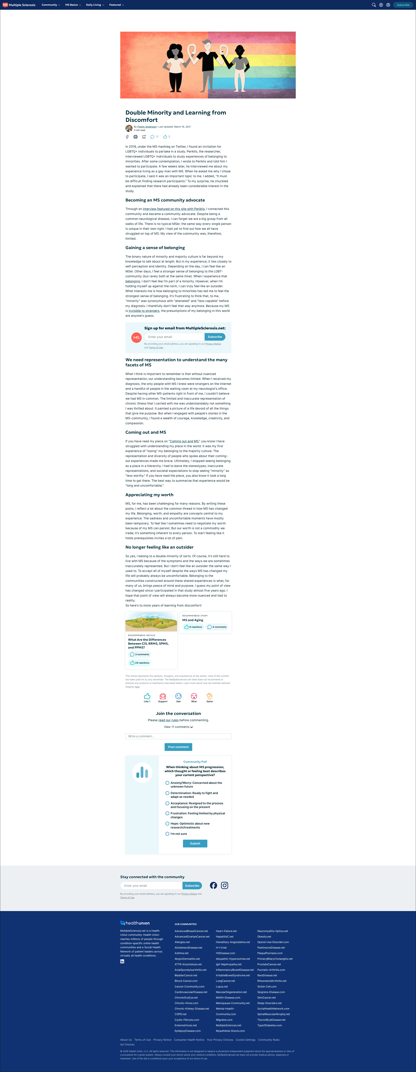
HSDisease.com (225, 953)
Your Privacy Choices (220, 1039)
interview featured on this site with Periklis (174, 209)
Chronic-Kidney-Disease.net (192, 1008)
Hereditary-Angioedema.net (233, 942)
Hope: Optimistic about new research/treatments (190, 825)
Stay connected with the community (152, 877)
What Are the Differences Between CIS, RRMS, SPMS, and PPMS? (148, 643)
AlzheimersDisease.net (188, 947)
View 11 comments (177, 727)
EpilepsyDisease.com (188, 1030)
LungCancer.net (225, 980)
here (137, 686)
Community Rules (269, 1039)
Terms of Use (156, 347)
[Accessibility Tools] (381, 4)
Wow (192, 698)
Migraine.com (224, 1019)
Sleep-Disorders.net (269, 1003)
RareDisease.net (267, 975)
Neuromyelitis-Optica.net (272, 931)
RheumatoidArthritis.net (271, 980)
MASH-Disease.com (228, 997)
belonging (132, 281)
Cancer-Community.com (189, 986)
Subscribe (215, 336)
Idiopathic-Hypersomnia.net (233, 958)
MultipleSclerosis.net (228, 1025)
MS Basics (71, 4)
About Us (126, 1039)
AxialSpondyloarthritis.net (191, 969)
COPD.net (181, 1014)
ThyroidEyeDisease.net (271, 1019)
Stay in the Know (329, 1032)
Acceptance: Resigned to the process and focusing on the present (197, 805)
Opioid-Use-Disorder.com (273, 942)
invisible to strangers (144, 311)
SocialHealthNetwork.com (273, 1008)
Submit (195, 843)
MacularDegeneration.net (231, 992)
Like (145, 698)
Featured (115, 4)
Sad (176, 698)
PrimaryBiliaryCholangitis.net (275, 958)
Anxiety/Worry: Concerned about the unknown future (196, 784)
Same (208, 698)
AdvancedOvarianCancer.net (192, 936)
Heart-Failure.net (226, 931)
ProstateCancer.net (269, 964)
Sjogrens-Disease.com (271, 992)
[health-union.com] (135, 923)
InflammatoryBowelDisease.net (235, 969)
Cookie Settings (245, 1039)
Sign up (397, 1047)
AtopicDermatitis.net (187, 958)
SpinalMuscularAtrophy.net (273, 1014)
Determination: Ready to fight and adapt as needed (194, 794)
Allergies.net (182, 942)
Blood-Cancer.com (186, 980)
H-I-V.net (221, 947)
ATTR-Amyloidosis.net (188, 964)
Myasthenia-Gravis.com (230, 1030)
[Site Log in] (388, 4)
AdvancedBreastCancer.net (191, 931)
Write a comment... (141, 736)
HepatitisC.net (225, 936)
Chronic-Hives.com (186, 1003)
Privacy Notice (383, 1055)
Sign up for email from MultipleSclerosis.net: (185, 328)
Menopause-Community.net (233, 1003)
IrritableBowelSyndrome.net (233, 975)
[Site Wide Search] (373, 4)
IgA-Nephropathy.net (229, 964)
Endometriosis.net (186, 1025)
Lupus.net (222, 986)
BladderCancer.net (186, 975)
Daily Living (93, 4)
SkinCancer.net (266, 997)
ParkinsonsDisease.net (271, 947)
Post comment (178, 747)
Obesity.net (264, 936)
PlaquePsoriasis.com (270, 953)
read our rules (168, 720)
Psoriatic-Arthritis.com (271, 969)
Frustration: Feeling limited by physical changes (198, 815)
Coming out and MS (184, 441)
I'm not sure (179, 833)
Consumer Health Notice (189, 1039)
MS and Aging (192, 620)
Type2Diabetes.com (269, 1025)
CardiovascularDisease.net (191, 992)
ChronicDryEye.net (186, 997)
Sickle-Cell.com (267, 986)
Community (49, 4)
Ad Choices (127, 1044)
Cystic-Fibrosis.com (187, 1019)
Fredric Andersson (147, 126)
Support (161, 698)
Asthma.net (181, 953)
